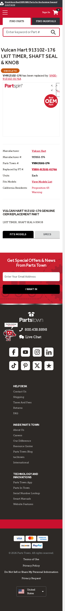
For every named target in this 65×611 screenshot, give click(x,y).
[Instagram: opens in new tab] (37, 352)
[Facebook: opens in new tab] (13, 352)
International (21, 462)
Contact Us (19, 391)
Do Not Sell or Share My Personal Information (31, 571)
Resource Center (23, 446)
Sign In (46, 12)
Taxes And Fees (22, 402)
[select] (31, 591)
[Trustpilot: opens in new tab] (48, 365)
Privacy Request (31, 578)
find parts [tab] (16, 21)
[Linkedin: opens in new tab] (48, 352)
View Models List (42, 181)
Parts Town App (22, 482)
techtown (18, 457)
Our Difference (22, 440)
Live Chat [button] (33, 337)
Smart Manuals (22, 498)
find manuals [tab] (46, 21)
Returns (18, 407)
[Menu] (5, 12)
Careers (17, 435)
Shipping (18, 397)
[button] (54, 88)
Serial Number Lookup (26, 493)
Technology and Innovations (25, 475)
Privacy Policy (31, 565)
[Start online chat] (10, 332)
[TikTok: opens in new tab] (13, 365)
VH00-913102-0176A (44, 169)
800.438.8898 (36, 329)
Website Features (23, 504)
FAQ (15, 413)
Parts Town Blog (23, 451)
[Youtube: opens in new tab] (25, 352)
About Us (18, 429)
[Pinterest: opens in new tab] (25, 365)
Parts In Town (21, 487)
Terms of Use (31, 559)
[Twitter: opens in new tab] (37, 365)
